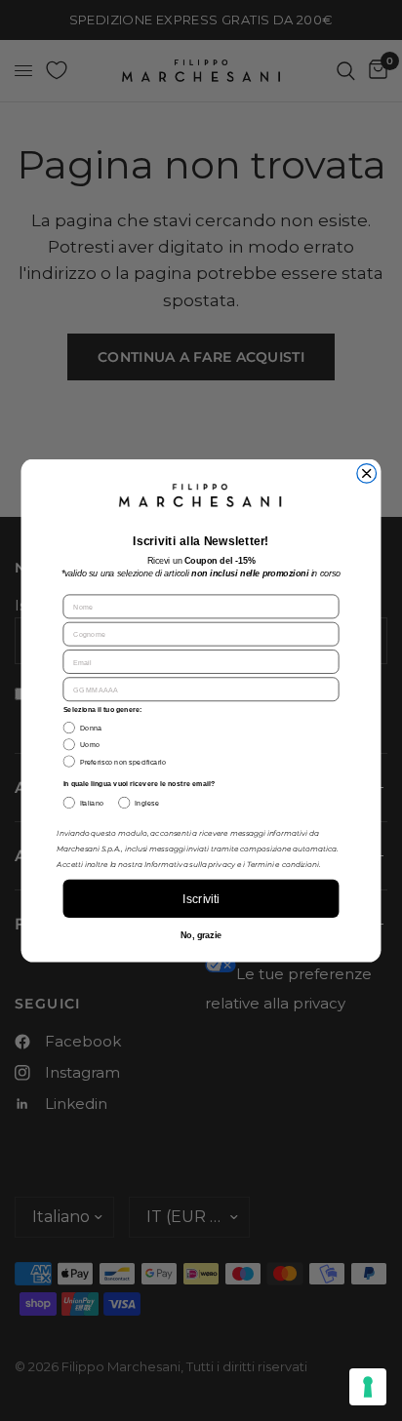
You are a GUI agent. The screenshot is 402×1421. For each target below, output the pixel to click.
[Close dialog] (367, 473)
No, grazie (201, 935)
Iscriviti (201, 899)
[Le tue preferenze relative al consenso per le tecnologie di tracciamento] (367, 1386)
